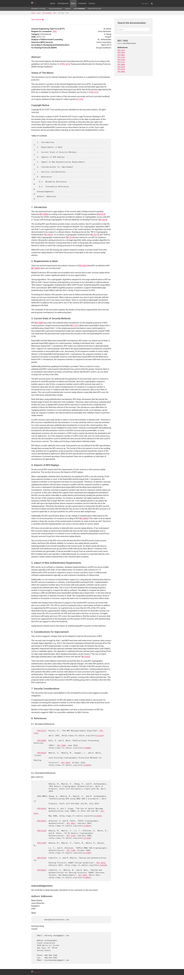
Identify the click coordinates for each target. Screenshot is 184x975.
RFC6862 (83, 266)
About (52, 3)
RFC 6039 (65, 763)
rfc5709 (86, 853)
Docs (73, 3)
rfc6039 (86, 765)
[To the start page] (36, 972)
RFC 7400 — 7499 (63, 13)
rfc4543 (97, 816)
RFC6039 (103, 220)
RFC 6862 (82, 875)
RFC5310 (94, 235)
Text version (36, 19)
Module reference (55, 8)
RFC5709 (70, 237)
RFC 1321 (121, 50)
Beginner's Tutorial (38, 8)
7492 (54, 31)
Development (63, 3)
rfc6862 (86, 878)
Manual (68, 8)
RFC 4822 (71, 823)
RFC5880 (44, 214)
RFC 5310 (71, 836)
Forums (92, 3)
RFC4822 (48, 235)
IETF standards (79, 8)
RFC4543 (85, 657)
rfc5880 (86, 748)
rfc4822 (86, 826)
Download (82, 3)
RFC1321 (74, 325)
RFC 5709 (71, 850)
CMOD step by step (94, 8)
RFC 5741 (95, 92)
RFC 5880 (61, 745)
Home (33, 13)
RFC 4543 (121, 52)
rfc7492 (80, 99)
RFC (55, 13)
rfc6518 (102, 865)
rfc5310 (86, 838)
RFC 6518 (66, 64)
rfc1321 (99, 736)
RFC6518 (101, 214)
